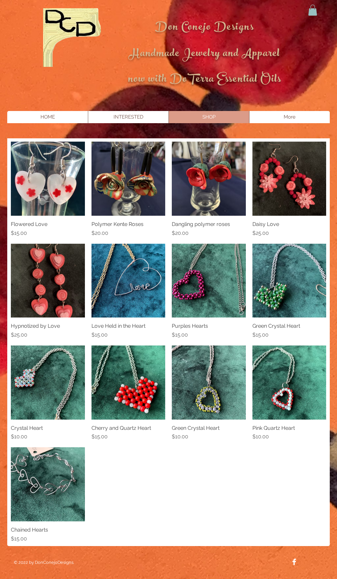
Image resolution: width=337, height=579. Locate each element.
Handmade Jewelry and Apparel (204, 54)
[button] (312, 10)
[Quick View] (48, 179)
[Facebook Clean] (294, 562)
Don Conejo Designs (204, 28)
